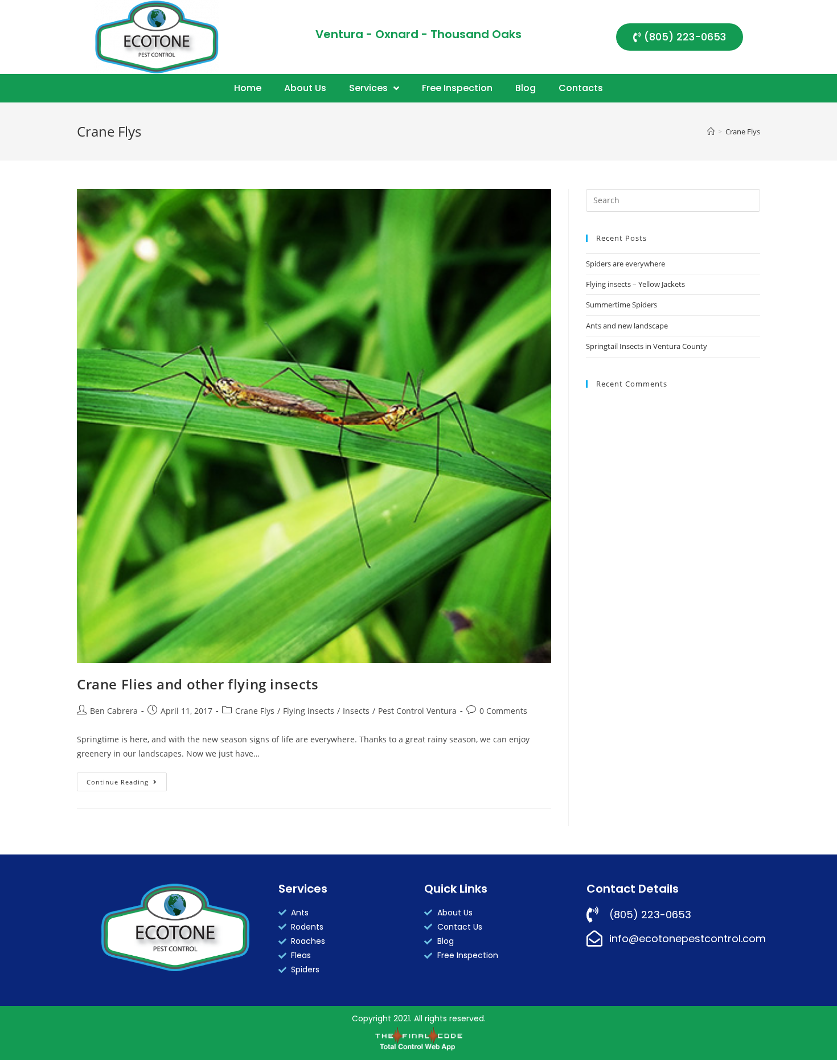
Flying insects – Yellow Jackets (635, 284)
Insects (356, 710)
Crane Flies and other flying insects (198, 684)
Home (247, 88)
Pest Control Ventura (417, 710)
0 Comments (503, 710)
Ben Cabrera (114, 710)
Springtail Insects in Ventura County (646, 346)
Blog (525, 88)
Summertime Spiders (621, 304)
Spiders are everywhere (625, 263)
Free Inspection (457, 88)
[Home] (711, 131)
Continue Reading (127, 779)
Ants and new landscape (627, 326)
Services (368, 88)
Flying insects (308, 710)
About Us (305, 88)
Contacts (581, 88)
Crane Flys (254, 710)
